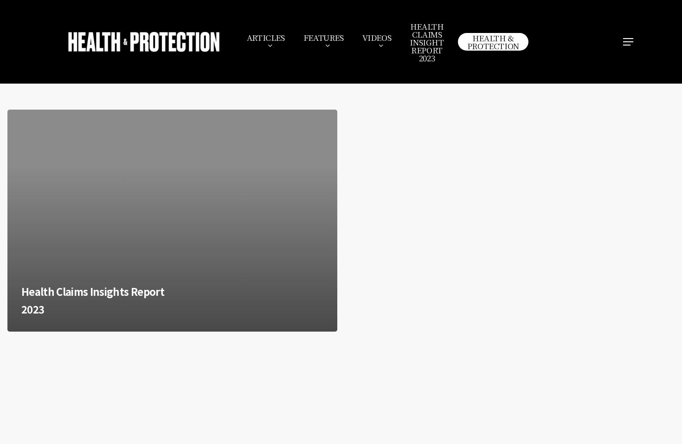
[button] (628, 42)
